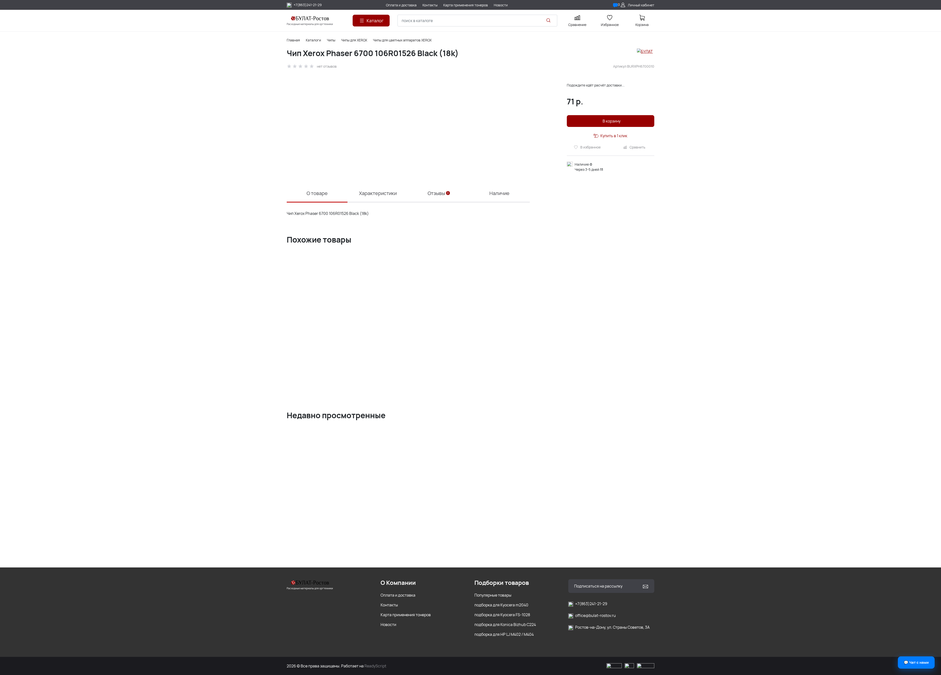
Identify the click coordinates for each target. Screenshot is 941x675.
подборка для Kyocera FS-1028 (502, 614)
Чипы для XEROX (354, 40)
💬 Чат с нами (916, 662)
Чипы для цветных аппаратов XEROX (402, 40)
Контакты (389, 605)
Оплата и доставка (398, 595)
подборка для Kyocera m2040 (501, 605)
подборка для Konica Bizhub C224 (505, 624)
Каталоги (313, 40)
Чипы (331, 40)
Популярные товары (492, 595)
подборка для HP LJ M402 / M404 (504, 634)
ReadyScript (375, 666)
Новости (388, 624)
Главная (293, 40)
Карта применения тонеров (406, 614)
